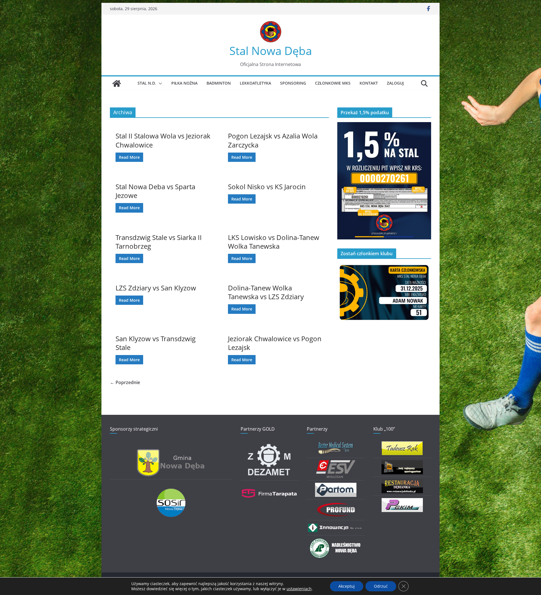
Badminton (219, 83)
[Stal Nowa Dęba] (116, 83)
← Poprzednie (125, 382)
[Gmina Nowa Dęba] (171, 452)
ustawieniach (299, 588)
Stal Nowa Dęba (270, 50)
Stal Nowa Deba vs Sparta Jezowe (155, 191)
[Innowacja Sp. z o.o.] (336, 526)
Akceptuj (346, 586)
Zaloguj (395, 83)
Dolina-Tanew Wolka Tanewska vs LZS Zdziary (266, 292)
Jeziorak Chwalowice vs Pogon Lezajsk (275, 343)
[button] (159, 83)
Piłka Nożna (184, 83)
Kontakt (369, 83)
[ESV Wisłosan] (335, 463)
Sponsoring (293, 83)
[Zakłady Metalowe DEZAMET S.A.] (269, 445)
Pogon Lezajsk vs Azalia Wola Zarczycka (273, 140)
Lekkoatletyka (255, 83)
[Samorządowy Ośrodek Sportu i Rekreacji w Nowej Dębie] (171, 492)
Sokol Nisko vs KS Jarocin (267, 186)
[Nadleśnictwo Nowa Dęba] (336, 541)
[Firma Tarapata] (269, 486)
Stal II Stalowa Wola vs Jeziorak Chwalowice (163, 140)
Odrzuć (381, 586)
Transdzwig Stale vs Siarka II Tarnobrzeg (159, 242)
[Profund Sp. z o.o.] (335, 505)
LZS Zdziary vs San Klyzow (156, 287)
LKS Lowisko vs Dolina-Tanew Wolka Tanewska (273, 242)
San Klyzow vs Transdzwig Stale (156, 343)
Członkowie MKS (333, 83)
